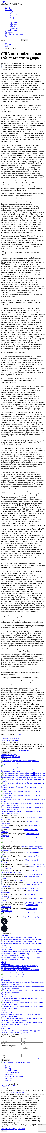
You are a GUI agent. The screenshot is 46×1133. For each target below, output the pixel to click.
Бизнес (12, 20)
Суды (12, 12)
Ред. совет (9, 36)
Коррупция (14, 14)
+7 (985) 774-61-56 (8, 2)
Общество (14, 24)
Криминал (14, 16)
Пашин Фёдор (19, 880)
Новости (8, 10)
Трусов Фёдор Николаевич (34, 903)
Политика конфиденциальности (13, 1129)
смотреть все (6, 935)
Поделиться (6, 752)
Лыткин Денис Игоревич (32, 874)
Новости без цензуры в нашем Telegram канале (10, 756)
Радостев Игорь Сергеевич (34, 882)
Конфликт (14, 18)
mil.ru (19, 734)
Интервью (14, 28)
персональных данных (34, 1058)
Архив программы (12, 1072)
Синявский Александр (29, 888)
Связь (4, 1131)
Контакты (9, 1080)
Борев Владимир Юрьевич (33, 917)
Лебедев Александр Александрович (19, 871)
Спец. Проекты (11, 30)
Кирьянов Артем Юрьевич (33, 864)
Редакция (9, 32)
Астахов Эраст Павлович (32, 846)
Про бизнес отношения (14, 34)
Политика (13, 22)
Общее (12, 26)
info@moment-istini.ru (18, 1092)
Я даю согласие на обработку (23, 1058)
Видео (7, 8)
